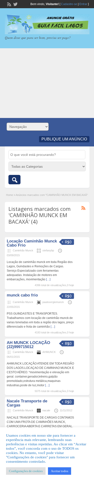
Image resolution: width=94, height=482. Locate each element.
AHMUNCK (49, 352)
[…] (48, 279)
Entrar (83, 4)
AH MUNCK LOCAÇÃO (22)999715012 (28, 344)
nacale (46, 410)
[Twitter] (15, 4)
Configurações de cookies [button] (26, 471)
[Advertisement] (47, 83)
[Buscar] (14, 179)
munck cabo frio (22, 295)
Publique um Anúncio (64, 139)
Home (9, 194)
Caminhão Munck (23, 250)
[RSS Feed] (9, 4)
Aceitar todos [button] (59, 471)
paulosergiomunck (53, 302)
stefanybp (48, 250)
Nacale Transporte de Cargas (27, 403)
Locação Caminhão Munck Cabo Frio (32, 243)
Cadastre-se (69, 4)
